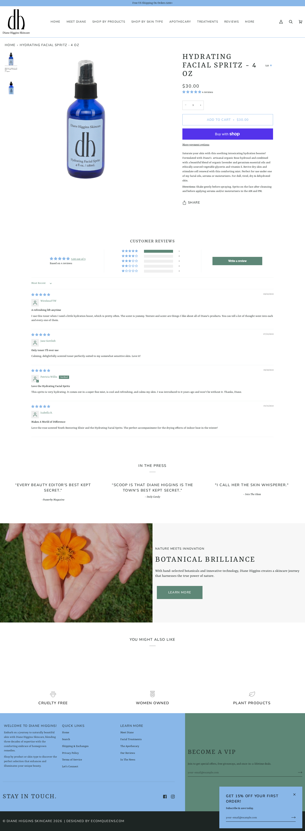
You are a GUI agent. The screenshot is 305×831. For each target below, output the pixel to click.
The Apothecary (129, 746)
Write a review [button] (237, 261)
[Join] (290, 817)
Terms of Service (72, 759)
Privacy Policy (70, 753)
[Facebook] (165, 796)
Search (66, 739)
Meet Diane (127, 732)
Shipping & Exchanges (75, 746)
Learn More (179, 592)
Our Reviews (127, 753)
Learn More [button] (131, 726)
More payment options (195, 144)
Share (194, 202)
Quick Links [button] (73, 726)
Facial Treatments (131, 739)
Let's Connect (70, 766)
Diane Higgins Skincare (29, 821)
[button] (108, 22)
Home (10, 45)
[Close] (296, 793)
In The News (127, 759)
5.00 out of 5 (78, 259)
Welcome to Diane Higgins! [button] (30, 726)
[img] (40, 295)
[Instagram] (173, 796)
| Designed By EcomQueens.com (94, 821)
